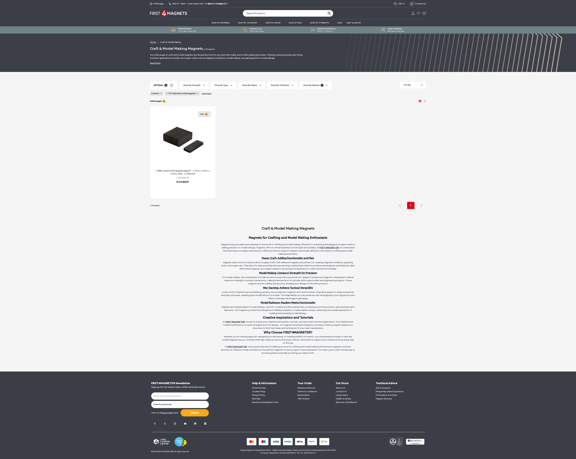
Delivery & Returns (306, 387)
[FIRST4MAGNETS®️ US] (169, 13)
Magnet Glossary (384, 398)
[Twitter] (164, 423)
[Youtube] (185, 423)
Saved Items (303, 395)
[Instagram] (174, 423)
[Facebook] (154, 423)
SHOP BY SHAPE (273, 23)
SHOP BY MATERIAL (221, 23)
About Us (340, 387)
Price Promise (259, 387)
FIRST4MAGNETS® (329, 247)
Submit (195, 412)
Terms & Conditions (307, 391)
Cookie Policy (258, 391)
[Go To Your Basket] (424, 13)
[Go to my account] (413, 13)
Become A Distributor (346, 402)
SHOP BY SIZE (295, 23)
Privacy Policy (258, 395)
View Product (179, 189)
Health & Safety (343, 398)
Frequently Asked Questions (390, 391)
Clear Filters (206, 93)
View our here (164, 412)
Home (153, 42)
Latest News (342, 395)
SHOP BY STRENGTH (320, 23)
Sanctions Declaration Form (265, 402)
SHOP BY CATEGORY (248, 23)
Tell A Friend (303, 398)
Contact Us (341, 391)
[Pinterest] (195, 423)
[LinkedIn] (205, 423)
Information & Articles (386, 395)
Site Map (256, 398)
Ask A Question (383, 387)
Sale (340, 23)
